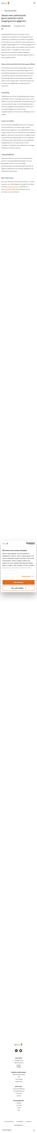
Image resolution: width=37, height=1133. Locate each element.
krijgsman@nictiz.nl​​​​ (14, 187)
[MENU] (34, 3)
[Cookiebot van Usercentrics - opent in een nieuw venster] (26, 543)
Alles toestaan (18, 582)
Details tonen (26, 576)
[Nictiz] (5, 2)
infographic (7, 189)
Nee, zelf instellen (17, 588)
